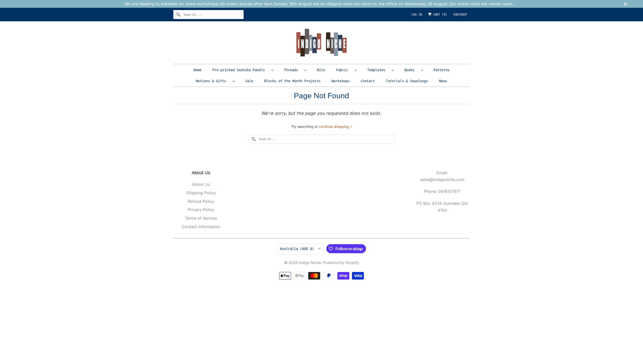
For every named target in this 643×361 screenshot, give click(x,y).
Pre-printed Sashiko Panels (240, 70)
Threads (293, 70)
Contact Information (201, 226)
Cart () (439, 14)
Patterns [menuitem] (442, 70)
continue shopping (334, 126)
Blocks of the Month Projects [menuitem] (292, 81)
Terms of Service (201, 218)
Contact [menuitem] (368, 81)
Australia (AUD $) (298, 249)
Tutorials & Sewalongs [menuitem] (407, 81)
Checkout (460, 14)
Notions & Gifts (213, 81)
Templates (378, 70)
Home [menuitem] (197, 70)
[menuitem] (242, 69)
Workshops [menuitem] (341, 81)
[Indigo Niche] (321, 44)
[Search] (178, 14)
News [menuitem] (443, 81)
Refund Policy (201, 201)
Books (411, 70)
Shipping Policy (201, 192)
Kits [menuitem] (321, 70)
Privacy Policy (201, 209)
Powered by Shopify (341, 262)
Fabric (344, 70)
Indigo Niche (310, 262)
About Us (201, 184)
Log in (416, 14)
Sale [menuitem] (249, 81)
